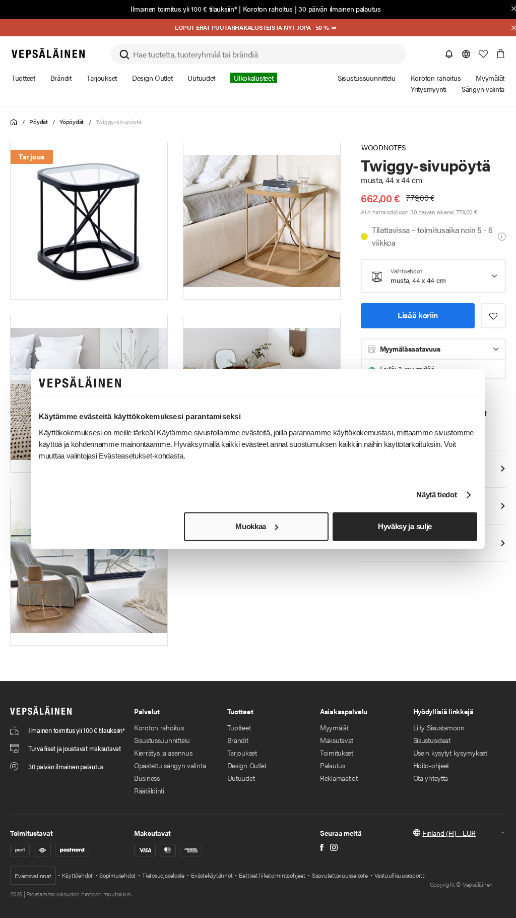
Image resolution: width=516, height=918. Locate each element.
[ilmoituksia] (449, 54)
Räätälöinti (149, 790)
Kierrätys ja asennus (163, 753)
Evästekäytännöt (211, 875)
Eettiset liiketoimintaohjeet (272, 875)
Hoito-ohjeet (431, 765)
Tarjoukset (242, 753)
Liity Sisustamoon (439, 727)
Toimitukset (336, 753)
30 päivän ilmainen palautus (339, 9)
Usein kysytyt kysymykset (450, 753)
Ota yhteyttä (430, 778)
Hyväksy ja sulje (405, 526)
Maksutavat (336, 740)
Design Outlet (247, 765)
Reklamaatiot (339, 778)
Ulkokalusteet (253, 78)
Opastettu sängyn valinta (170, 765)
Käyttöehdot (77, 875)
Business (147, 778)
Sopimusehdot (117, 875)
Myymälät (334, 727)
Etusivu (14, 122)
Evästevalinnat (33, 875)
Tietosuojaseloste (163, 875)
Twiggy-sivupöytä (119, 121)
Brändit (237, 740)
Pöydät (38, 121)
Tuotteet (239, 727)
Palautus (332, 765)
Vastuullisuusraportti (400, 875)
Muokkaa (250, 526)
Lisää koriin (418, 315)
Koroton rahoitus (268, 9)
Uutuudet (241, 778)
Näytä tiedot (436, 495)
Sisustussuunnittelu (162, 740)
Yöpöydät (71, 121)
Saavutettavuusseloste (340, 875)
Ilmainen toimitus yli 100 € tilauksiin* (184, 9)
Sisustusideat (431, 740)
